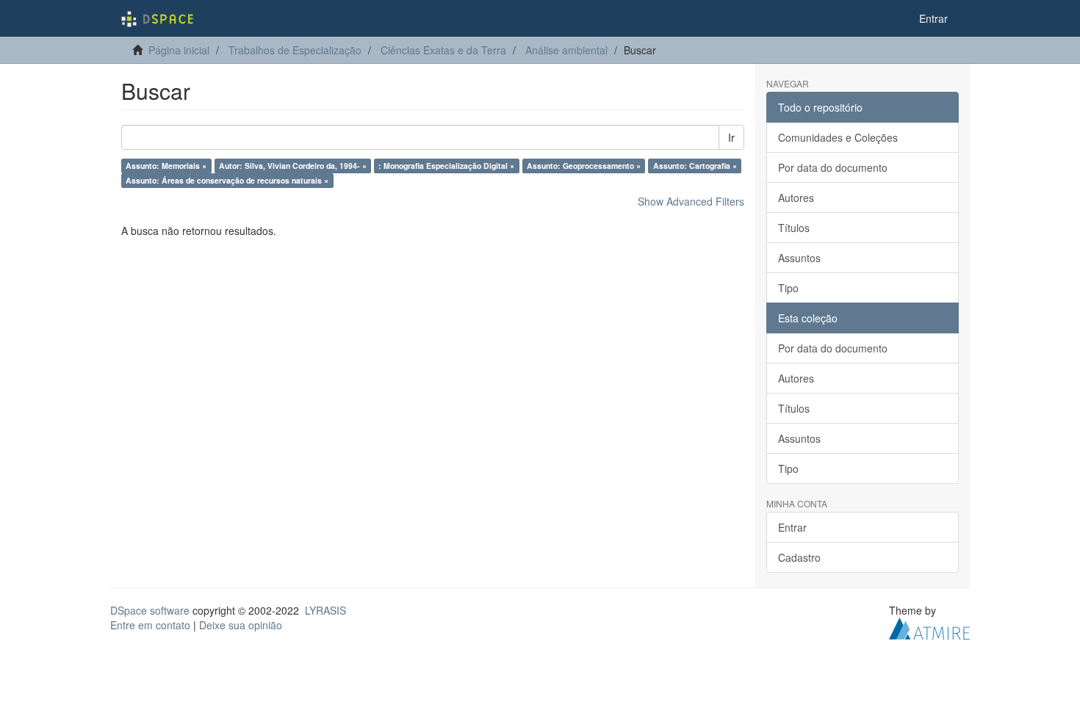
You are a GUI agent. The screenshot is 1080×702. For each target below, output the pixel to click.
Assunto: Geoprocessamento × (584, 165)
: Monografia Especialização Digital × (446, 165)
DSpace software (150, 610)
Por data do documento (833, 167)
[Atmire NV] (929, 627)
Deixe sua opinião (240, 625)
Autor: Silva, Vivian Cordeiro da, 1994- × (293, 165)
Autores (796, 197)
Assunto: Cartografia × (695, 165)
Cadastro (799, 557)
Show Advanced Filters (691, 201)
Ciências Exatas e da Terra (443, 50)
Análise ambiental (566, 50)
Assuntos (799, 257)
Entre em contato (150, 625)
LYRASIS (325, 610)
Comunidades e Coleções (838, 137)
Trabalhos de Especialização (294, 50)
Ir (731, 137)
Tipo (788, 288)
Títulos (794, 227)
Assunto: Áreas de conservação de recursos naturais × (227, 180)
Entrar (792, 527)
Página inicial (178, 50)
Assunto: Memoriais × (166, 165)
